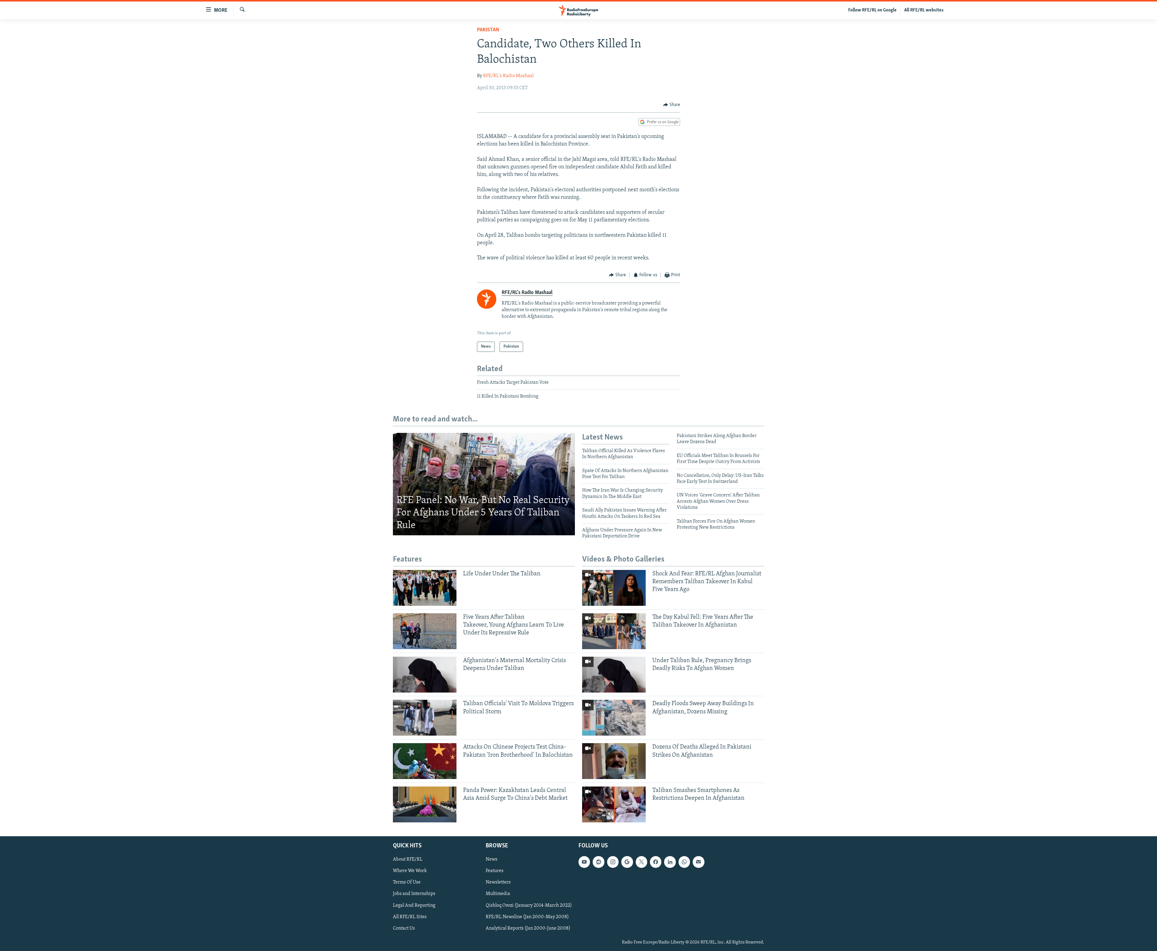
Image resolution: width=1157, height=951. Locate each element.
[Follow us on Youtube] (584, 862)
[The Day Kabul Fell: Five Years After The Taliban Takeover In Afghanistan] (614, 631)
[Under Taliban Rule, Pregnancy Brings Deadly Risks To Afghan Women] (614, 675)
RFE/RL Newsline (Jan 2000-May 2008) (527, 917)
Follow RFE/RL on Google (872, 10)
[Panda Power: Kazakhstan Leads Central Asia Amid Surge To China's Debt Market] (424, 804)
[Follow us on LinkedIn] (670, 862)
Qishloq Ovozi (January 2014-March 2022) (529, 905)
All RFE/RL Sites (410, 917)
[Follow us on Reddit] (598, 862)
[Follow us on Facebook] (655, 862)
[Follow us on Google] (627, 862)
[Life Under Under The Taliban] (424, 588)
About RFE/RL (407, 859)
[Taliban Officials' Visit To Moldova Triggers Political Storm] (424, 718)
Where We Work (410, 871)
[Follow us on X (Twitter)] (641, 862)
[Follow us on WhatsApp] (684, 862)
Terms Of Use (407, 882)
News (491, 859)
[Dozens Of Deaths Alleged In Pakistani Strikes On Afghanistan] (614, 761)
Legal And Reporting (414, 905)
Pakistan (488, 30)
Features (494, 871)
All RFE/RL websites (924, 10)
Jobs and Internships (414, 894)
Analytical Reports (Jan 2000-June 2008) (528, 928)
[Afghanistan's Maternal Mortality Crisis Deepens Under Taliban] (424, 675)
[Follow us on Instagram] (613, 862)
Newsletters (498, 882)
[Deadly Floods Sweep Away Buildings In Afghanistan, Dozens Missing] (614, 718)
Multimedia (498, 894)
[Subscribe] (698, 862)
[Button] (671, 105)
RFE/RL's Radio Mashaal (508, 76)
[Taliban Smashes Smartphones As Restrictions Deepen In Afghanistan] (614, 804)
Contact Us (404, 928)
